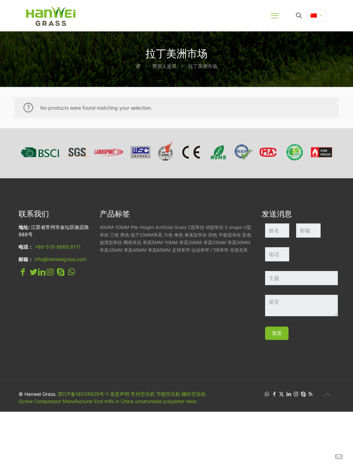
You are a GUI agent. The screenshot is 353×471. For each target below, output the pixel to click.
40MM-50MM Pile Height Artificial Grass (143, 227)
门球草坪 (220, 250)
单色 (178, 235)
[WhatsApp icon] (267, 394)
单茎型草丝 (195, 235)
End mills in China (113, 401)
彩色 (246, 235)
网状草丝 (132, 242)
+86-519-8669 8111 (57, 247)
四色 (212, 235)
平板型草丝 (230, 235)
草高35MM (111, 250)
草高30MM (239, 242)
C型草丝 (196, 227)
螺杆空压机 (194, 394)
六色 (168, 235)
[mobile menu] (275, 15)
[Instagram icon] (296, 394)
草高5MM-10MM (160, 242)
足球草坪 (181, 250)
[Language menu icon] (316, 15)
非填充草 (239, 250)
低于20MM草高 (146, 235)
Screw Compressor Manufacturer (56, 401)
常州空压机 (143, 394)
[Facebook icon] (274, 394)
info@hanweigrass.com (60, 259)
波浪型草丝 (111, 242)
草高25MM (214, 242)
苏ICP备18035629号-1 (83, 394)
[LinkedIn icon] (288, 394)
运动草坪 (200, 250)
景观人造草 (164, 66)
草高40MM (135, 250)
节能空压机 (168, 394)
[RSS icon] (310, 394)
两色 (124, 235)
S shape (233, 227)
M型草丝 (214, 227)
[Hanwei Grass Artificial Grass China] (67, 15)
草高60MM (159, 250)
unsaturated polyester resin (165, 401)
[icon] (303, 394)
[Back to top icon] (327, 394)
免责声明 (119, 394)
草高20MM (190, 242)
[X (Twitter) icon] (281, 394)
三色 (114, 235)
